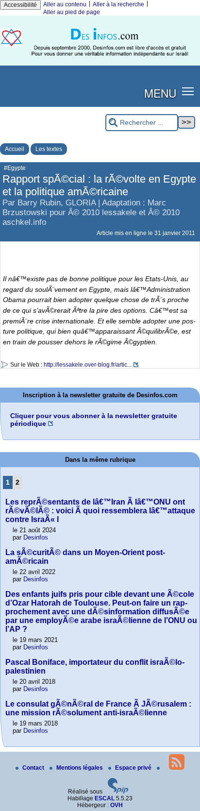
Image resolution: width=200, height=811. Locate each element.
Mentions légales (80, 767)
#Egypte (15, 168)
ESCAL (105, 798)
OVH (116, 805)
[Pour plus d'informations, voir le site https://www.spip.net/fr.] (118, 791)
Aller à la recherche (118, 4)
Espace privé (134, 767)
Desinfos (35, 537)
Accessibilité (20, 4)
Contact (34, 767)
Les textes (48, 149)
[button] (188, 91)
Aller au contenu (64, 4)
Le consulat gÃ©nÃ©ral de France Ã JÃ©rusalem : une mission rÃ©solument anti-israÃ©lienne (98, 708)
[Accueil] (100, 63)
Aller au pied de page (71, 12)
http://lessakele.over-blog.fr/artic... (88, 364)
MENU (160, 93)
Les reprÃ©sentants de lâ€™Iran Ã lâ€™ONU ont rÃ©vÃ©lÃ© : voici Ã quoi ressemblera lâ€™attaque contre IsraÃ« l (100, 511)
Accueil (14, 149)
